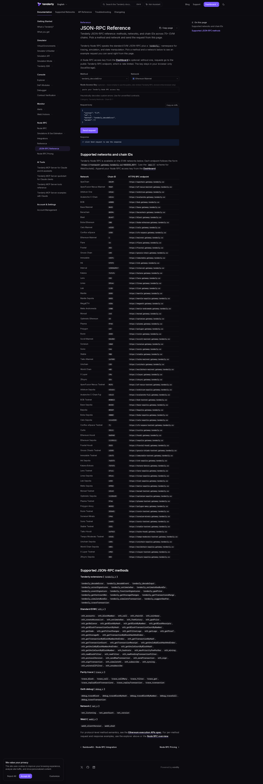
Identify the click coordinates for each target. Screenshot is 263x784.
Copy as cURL (172, 105)
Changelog (119, 12)
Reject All (11, 776)
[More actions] (177, 28)
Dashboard (122, 60)
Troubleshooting (103, 12)
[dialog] (33, 770)
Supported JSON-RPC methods (206, 30)
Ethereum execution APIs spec (144, 732)
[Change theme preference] (223, 4)
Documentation (44, 12)
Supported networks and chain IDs (207, 26)
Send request (89, 130)
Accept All (25, 776)
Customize (54, 776)
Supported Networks (65, 12)
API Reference (85, 12)
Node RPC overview (157, 736)
